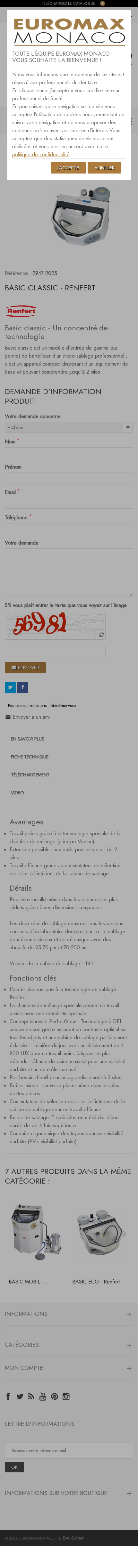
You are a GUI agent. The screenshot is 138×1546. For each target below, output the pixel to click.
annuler (104, 167)
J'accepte (68, 167)
